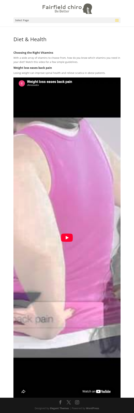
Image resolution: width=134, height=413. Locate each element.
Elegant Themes (59, 408)
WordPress (92, 408)
